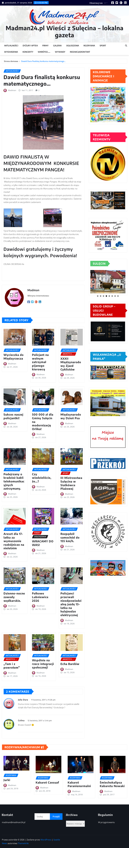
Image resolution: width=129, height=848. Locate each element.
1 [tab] (97, 296)
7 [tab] (115, 296)
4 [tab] (106, 296)
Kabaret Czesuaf (47, 782)
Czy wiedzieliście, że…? (41, 477)
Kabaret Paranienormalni (79, 784)
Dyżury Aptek (30, 45)
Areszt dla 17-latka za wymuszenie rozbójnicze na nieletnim (14, 541)
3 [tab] (103, 296)
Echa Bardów (69, 664)
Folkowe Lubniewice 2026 (40, 597)
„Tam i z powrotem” (12, 665)
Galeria (57, 45)
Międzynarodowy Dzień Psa (70, 416)
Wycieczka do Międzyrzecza (14, 356)
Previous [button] (93, 281)
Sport (103, 45)
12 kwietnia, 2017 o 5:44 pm (40, 720)
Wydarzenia (11, 52)
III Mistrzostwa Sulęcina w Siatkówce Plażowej (71, 483)
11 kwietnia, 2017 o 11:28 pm (43, 700)
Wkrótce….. (44, 52)
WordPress (46, 839)
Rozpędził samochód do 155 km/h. (69, 537)
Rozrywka (89, 45)
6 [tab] (112, 296)
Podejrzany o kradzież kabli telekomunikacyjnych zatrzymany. (14, 481)
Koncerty (28, 52)
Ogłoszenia (72, 45)
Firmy (45, 45)
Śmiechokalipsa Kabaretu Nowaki (112, 784)
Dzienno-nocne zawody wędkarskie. (14, 597)
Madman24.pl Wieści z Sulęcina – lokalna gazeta (64, 31)
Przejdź (56, 816)
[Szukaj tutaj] (126, 45)
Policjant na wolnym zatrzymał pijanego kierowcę (40, 362)
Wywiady (60, 52)
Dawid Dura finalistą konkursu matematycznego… (43, 61)
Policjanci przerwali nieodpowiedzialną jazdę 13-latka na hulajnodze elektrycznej (71, 604)
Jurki (7, 780)
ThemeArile (23, 843)
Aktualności (11, 45)
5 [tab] (109, 296)
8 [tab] (118, 296)
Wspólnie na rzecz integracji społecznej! (43, 663)
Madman (12, 90)
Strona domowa (11, 61)
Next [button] (122, 281)
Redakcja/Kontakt (80, 52)
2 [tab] (100, 296)
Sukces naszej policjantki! (13, 416)
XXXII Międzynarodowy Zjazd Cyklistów (70, 364)
